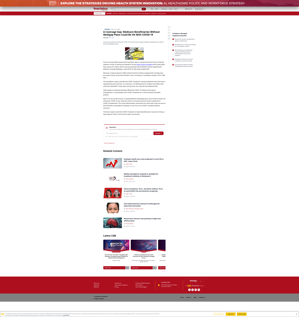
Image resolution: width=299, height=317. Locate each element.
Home (182, 297)
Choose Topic (98, 13)
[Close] (296, 314)
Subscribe (157, 133)
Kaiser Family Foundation (145, 64)
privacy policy (135, 136)
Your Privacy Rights (141, 287)
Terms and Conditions (121, 285)
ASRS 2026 (153, 13)
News (152, 9)
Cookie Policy (66, 315)
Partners (171, 9)
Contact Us (118, 283)
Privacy (117, 287)
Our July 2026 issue (161, 13)
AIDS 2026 (115, 13)
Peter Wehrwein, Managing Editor (134, 208)
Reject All (230, 314)
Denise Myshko (129, 179)
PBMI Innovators (122, 13)
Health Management (109, 143)
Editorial (96, 287)
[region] (149, 314)
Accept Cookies (242, 314)
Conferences (164, 9)
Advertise (96, 285)
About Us (96, 283)
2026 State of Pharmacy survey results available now (138, 13)
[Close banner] (297, 2)
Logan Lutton (129, 164)
